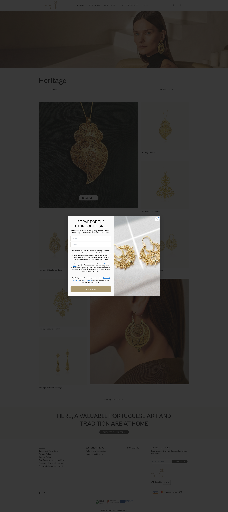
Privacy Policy (87, 280)
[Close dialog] (157, 219)
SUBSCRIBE (91, 289)
